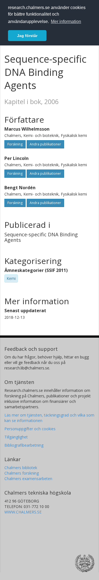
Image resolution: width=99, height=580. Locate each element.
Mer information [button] (66, 21)
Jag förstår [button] (27, 35)
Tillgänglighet (16, 437)
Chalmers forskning (21, 473)
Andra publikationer (45, 144)
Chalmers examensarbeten (28, 478)
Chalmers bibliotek (20, 467)
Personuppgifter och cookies (30, 428)
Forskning (15, 144)
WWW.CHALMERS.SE (23, 512)
